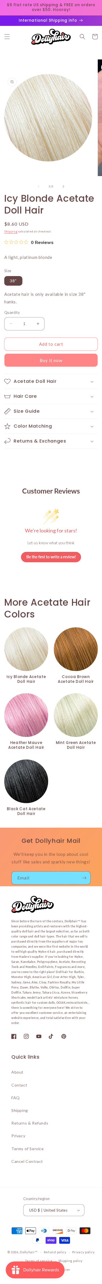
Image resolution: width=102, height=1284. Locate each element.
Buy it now (51, 360)
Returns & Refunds (29, 1123)
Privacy (18, 1135)
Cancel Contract (27, 1161)
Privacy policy (83, 1252)
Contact (19, 1085)
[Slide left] (38, 186)
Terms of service (39, 1261)
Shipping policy (70, 1261)
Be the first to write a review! (51, 556)
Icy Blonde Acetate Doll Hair (26, 679)
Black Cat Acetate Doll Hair (26, 811)
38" (13, 280)
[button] (7, 36)
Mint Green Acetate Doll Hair (76, 745)
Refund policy (55, 1252)
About (17, 1072)
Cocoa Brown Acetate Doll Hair (76, 679)
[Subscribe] (84, 878)
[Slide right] (63, 186)
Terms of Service (27, 1148)
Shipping (11, 231)
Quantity (12, 312)
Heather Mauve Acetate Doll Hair (26, 745)
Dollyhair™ (28, 1252)
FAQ (15, 1097)
